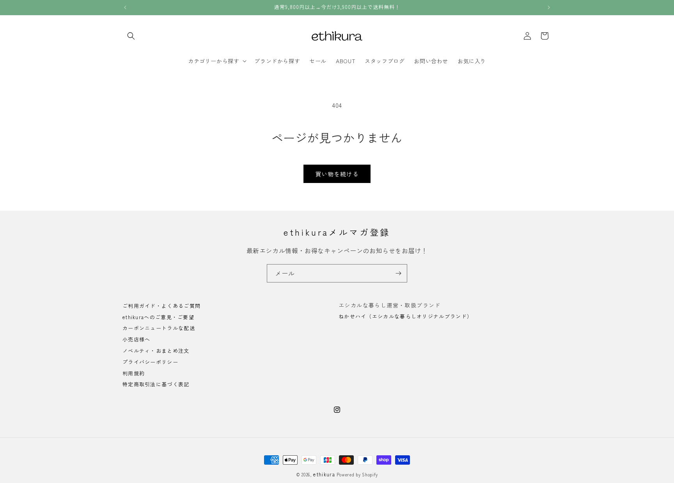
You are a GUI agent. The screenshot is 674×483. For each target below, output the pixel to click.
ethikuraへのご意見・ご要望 (158, 317)
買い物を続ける (337, 174)
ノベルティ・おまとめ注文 (156, 350)
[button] (131, 35)
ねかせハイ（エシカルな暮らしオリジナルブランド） (405, 316)
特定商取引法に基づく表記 (156, 384)
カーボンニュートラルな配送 (158, 328)
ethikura (324, 474)
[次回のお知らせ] (548, 7)
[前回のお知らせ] (125, 7)
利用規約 (133, 373)
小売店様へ (136, 339)
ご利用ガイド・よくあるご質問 (161, 306)
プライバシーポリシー (150, 362)
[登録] (398, 273)
